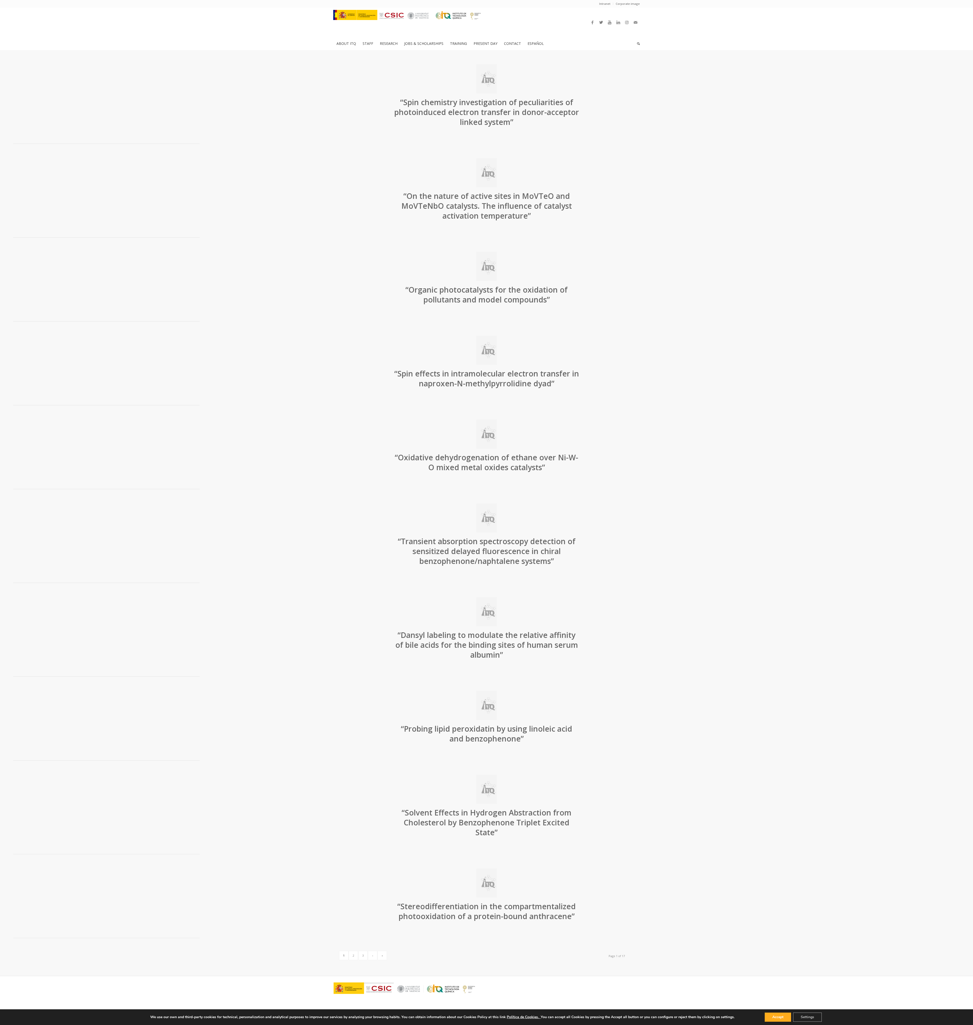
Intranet (604, 4)
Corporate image (628, 4)
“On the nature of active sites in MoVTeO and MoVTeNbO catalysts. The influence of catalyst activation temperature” (486, 206)
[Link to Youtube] (609, 22)
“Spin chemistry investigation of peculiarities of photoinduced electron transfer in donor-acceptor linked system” (486, 112)
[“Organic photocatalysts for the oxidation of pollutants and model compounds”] (486, 266)
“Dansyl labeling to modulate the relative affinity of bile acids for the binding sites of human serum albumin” (486, 645)
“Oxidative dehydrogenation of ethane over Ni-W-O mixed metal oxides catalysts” (486, 462)
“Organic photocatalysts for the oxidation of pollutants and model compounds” (486, 294)
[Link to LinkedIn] (618, 22)
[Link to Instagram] (627, 22)
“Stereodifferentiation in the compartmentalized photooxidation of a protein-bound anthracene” (486, 911)
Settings (807, 1017)
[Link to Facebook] (592, 22)
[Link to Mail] (635, 22)
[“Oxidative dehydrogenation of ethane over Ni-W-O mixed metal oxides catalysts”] (486, 434)
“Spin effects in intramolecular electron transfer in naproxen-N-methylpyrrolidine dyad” (486, 378)
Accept (777, 1017)
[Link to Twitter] (601, 22)
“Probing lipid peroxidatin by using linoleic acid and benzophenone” (486, 734)
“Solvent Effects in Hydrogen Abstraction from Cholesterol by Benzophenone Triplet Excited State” (486, 822)
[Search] (637, 43)
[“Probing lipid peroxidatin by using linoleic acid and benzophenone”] (486, 705)
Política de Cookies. (524, 1017)
